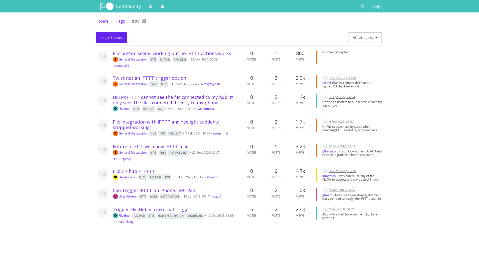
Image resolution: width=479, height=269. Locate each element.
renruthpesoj (122, 159)
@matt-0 (328, 195)
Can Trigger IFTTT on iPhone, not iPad (154, 190)
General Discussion (132, 59)
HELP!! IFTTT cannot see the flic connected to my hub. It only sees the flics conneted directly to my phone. (173, 100)
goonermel (220, 133)
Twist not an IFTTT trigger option (149, 78)
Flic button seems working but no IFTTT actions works (172, 53)
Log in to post (111, 37)
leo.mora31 (121, 65)
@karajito (329, 151)
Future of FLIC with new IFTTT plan (151, 146)
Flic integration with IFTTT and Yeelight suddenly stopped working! (166, 124)
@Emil (326, 83)
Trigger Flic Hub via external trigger (151, 209)
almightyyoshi (211, 84)
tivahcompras (206, 109)
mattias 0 (210, 177)
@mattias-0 (330, 176)
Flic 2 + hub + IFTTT (134, 171)
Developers (126, 177)
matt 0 (216, 196)
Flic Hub (124, 109)
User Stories (127, 196)
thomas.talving (123, 222)
